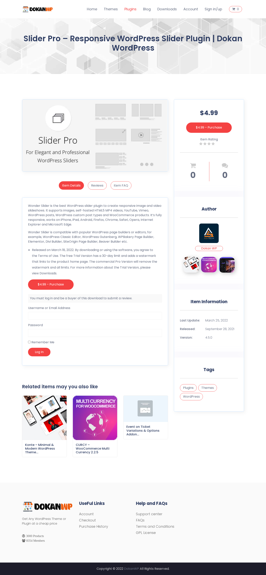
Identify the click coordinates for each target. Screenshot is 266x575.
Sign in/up (213, 9)
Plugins (130, 9)
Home (92, 9)
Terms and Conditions (155, 526)
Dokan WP (209, 248)
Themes (111, 9)
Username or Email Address (49, 308)
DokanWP (131, 568)
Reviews (97, 185)
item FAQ (121, 185)
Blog (147, 9)
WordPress (191, 396)
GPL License (146, 532)
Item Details (71, 185)
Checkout (87, 520)
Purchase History (93, 526)
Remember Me (42, 342)
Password (35, 325)
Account (190, 9)
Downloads (167, 9)
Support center (149, 514)
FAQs (140, 520)
